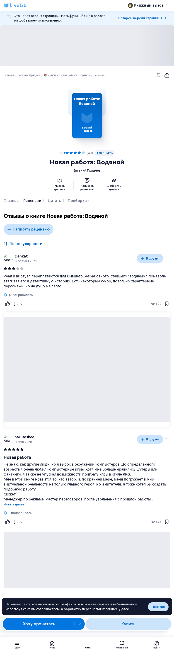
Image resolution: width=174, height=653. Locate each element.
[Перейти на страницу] (87, 281)
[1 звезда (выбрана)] (67, 153)
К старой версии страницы (140, 18)
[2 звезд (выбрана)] (71, 153)
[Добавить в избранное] (158, 75)
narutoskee (24, 437)
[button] (87, 115)
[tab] (12, 201)
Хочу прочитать (39, 623)
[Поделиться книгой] (166, 75)
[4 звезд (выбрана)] (79, 153)
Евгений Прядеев (87, 170)
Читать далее (14, 504)
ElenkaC (21, 256)
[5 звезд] (83, 153)
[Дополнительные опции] (79, 624)
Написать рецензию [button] (31, 229)
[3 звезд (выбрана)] (75, 153)
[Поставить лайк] (7, 303)
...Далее (123, 609)
